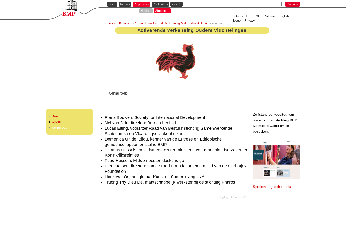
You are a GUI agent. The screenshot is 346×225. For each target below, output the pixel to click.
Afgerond (161, 10)
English (284, 16)
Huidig (145, 10)
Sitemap (270, 16)
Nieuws (125, 4)
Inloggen (236, 20)
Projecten (140, 4)
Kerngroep (60, 127)
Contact (236, 16)
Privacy (250, 20)
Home (112, 4)
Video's (176, 4)
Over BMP (253, 16)
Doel (55, 116)
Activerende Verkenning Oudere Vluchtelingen (179, 23)
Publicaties (160, 4)
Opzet (56, 122)
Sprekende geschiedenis (272, 187)
